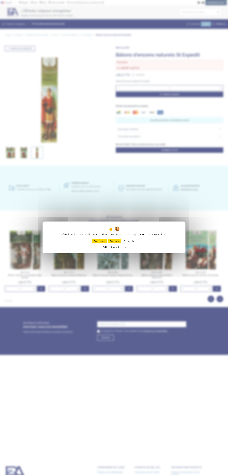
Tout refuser (114, 241)
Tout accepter (99, 241)
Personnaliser (129, 241)
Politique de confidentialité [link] (114, 247)
